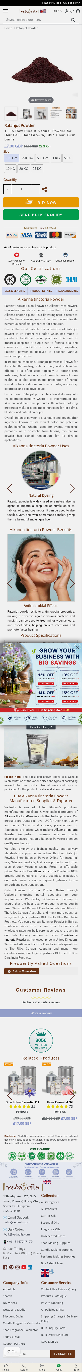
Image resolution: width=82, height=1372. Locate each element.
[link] (41, 684)
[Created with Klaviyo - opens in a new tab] (41, 727)
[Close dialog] (77, 647)
